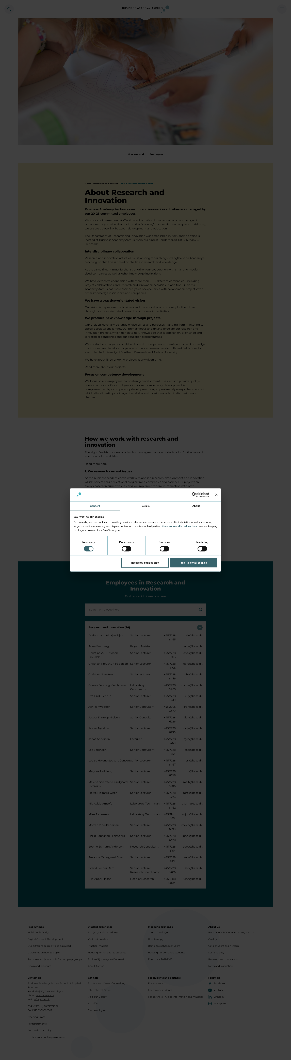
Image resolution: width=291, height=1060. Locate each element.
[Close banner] (216, 495)
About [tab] (196, 505)
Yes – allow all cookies (194, 562)
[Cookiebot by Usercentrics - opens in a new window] (194, 494)
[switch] (126, 549)
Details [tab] (145, 505)
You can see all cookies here (179, 526)
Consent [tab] (95, 505)
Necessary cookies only (145, 562)
